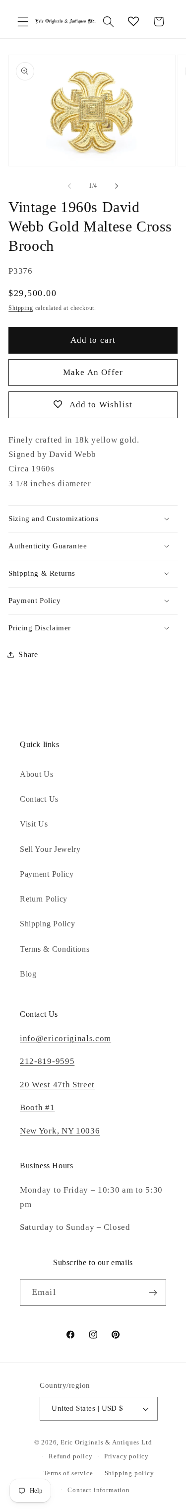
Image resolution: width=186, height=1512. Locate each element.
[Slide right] (116, 186)
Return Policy (43, 899)
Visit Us (34, 824)
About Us (37, 774)
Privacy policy (126, 1456)
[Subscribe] (153, 1292)
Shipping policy (129, 1473)
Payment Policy (47, 874)
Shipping (20, 308)
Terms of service (68, 1473)
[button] (23, 21)
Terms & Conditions (54, 949)
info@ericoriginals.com (65, 1038)
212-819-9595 (47, 1061)
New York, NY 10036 (60, 1130)
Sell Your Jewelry (50, 849)
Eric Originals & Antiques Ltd (106, 1442)
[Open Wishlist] (133, 21)
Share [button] (28, 654)
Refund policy (70, 1456)
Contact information (98, 1490)
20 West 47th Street (57, 1084)
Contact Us (39, 799)
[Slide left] (69, 186)
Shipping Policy (47, 923)
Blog (28, 974)
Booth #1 (37, 1107)
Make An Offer (93, 372)
